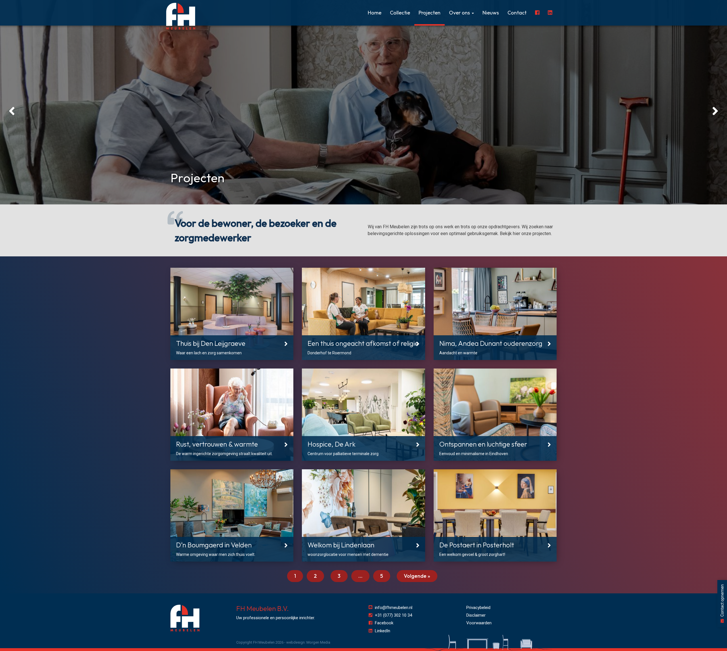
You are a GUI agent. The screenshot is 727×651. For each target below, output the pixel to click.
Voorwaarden (479, 622)
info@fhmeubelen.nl (393, 607)
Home (374, 12)
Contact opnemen (722, 600)
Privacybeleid (478, 607)
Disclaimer (476, 615)
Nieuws (490, 12)
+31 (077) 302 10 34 (393, 615)
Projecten (429, 12)
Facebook (384, 622)
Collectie (400, 12)
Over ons (460, 12)
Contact (517, 12)
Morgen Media (318, 642)
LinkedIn (382, 630)
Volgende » (417, 576)
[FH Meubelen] (180, 16)
